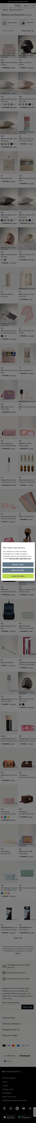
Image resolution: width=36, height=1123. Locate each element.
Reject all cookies (18, 570)
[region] (18, 561)
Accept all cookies (18, 576)
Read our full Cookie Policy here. (20, 558)
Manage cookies (18, 564)
